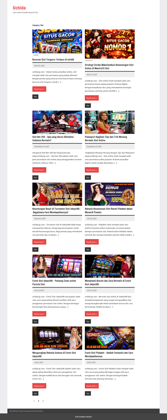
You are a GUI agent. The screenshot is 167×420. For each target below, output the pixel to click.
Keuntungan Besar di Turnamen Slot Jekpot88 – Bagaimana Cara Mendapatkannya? (56, 210)
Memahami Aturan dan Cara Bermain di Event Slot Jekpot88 (108, 282)
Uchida (19, 7)
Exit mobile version (83, 417)
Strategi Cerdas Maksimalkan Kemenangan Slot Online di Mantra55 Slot (109, 66)
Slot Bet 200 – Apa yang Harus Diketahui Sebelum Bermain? (53, 138)
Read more (38, 89)
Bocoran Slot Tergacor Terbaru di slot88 (53, 59)
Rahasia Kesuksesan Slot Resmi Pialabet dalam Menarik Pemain (108, 210)
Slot (35, 96)
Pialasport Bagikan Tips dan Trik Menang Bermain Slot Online (106, 138)
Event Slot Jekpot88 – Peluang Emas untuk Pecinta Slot (54, 282)
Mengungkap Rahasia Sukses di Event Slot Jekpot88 (54, 354)
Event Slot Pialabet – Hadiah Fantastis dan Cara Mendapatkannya (109, 354)
